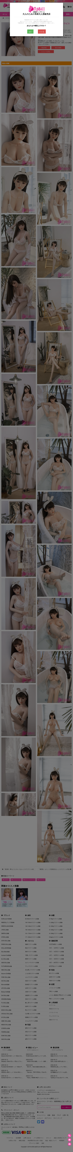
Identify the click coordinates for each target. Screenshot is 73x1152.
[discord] (69, 1144)
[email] (69, 1139)
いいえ (41, 31)
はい (30, 31)
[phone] (69, 1135)
